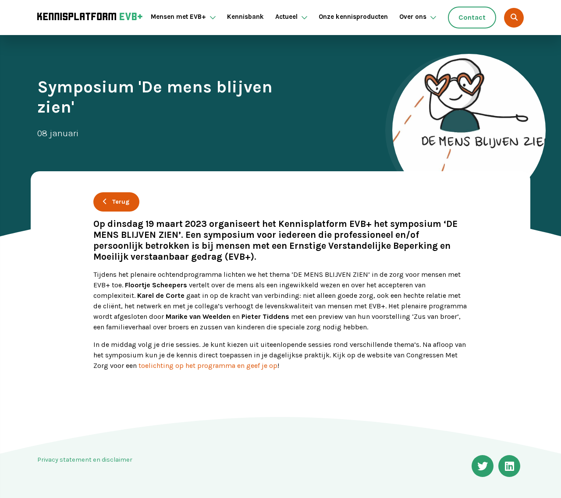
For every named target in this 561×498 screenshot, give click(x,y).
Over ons (412, 17)
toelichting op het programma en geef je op (207, 365)
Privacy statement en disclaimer (84, 459)
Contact (472, 17)
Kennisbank (245, 17)
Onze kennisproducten (353, 17)
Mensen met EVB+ (178, 17)
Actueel (286, 17)
